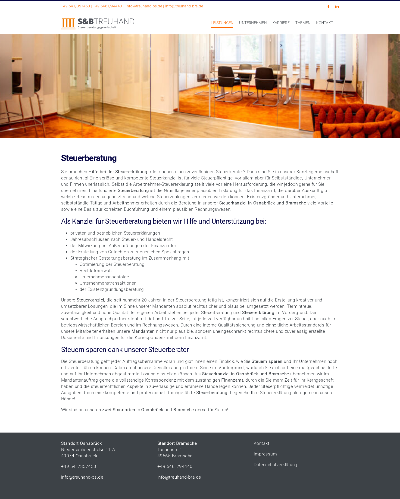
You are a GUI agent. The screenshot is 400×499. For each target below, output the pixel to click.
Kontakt (261, 443)
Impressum (265, 454)
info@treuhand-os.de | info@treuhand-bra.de (164, 6)
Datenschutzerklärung (275, 464)
